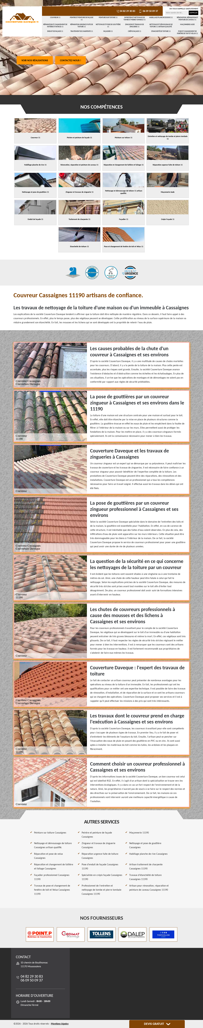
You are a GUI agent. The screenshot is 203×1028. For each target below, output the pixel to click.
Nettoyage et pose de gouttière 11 (108, 26)
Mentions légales (60, 1024)
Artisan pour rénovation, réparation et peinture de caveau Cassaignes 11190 (149, 888)
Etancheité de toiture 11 (161, 31)
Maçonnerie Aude (187, 24)
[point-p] (40, 934)
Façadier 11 (108, 31)
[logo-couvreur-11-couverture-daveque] (22, 18)
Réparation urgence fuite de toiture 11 (81, 26)
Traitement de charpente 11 (81, 31)
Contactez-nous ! (70, 60)
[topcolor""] (163, 934)
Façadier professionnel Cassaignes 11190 (51, 877)
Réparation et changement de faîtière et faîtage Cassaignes (53, 866)
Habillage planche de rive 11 (161, 18)
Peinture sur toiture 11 (108, 18)
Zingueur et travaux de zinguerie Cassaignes (98, 845)
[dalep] (132, 934)
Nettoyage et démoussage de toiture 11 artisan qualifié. (161, 26)
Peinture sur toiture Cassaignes (50, 833)
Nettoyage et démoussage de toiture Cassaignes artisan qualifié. (53, 845)
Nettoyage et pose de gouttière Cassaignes (145, 845)
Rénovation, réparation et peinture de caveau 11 (187, 19)
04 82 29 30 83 (127, 11)
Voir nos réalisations (34, 60)
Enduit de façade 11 (55, 31)
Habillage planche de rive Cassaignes (148, 854)
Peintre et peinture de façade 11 (81, 19)
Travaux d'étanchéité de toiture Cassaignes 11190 (145, 877)
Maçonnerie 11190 (139, 833)
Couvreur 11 (55, 18)
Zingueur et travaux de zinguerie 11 (134, 26)
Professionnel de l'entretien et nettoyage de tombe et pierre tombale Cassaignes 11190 (101, 890)
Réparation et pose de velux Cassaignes (48, 856)
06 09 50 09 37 (150, 11)
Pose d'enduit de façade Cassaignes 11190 (100, 866)
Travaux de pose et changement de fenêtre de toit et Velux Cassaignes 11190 (52, 890)
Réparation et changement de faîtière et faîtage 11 (55, 26)
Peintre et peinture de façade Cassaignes (97, 835)
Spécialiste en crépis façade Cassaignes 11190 (102, 877)
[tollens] (101, 934)
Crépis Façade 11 (134, 31)
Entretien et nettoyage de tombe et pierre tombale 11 (135, 19)
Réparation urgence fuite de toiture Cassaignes (100, 856)
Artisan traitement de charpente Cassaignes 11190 (146, 866)
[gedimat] (71, 934)
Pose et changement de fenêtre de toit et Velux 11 (187, 33)
